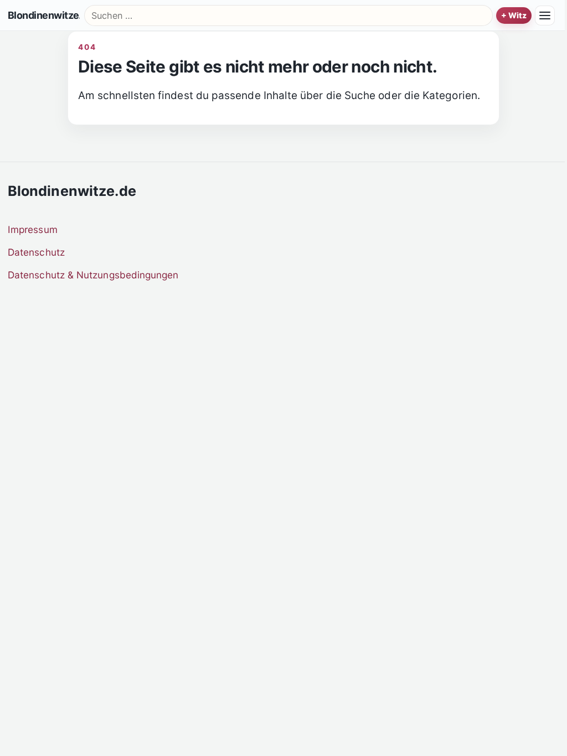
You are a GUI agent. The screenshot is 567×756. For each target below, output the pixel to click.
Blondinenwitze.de (44, 15)
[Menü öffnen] (545, 15)
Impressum (33, 229)
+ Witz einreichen (514, 15)
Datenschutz (36, 252)
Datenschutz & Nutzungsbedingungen (93, 275)
